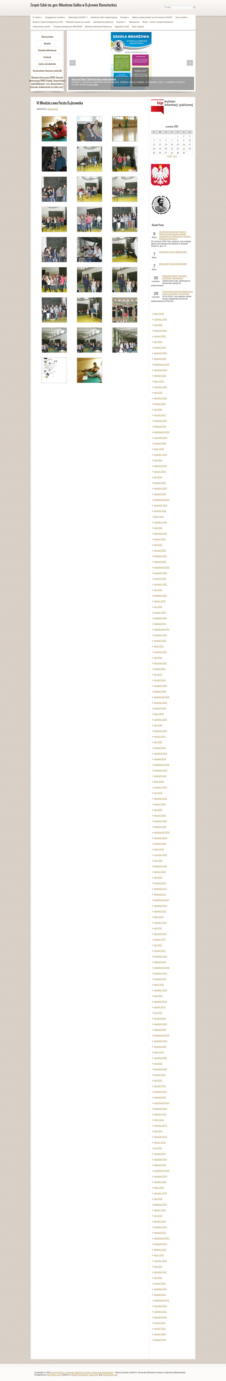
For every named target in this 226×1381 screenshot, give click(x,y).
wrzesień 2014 (160, 1109)
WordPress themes (79, 1375)
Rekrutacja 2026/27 (78, 17)
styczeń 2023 (160, 550)
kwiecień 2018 (160, 866)
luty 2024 (158, 477)
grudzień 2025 (160, 353)
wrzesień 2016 (160, 973)
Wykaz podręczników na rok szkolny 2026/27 (152, 17)
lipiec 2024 (159, 449)
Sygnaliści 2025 (122, 27)
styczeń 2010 (160, 1328)
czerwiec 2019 (160, 787)
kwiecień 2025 (160, 398)
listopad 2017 (160, 894)
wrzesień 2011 (160, 1306)
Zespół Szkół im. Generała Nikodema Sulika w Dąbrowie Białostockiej (82, 1372)
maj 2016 (158, 996)
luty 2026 (158, 342)
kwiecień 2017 (160, 934)
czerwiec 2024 (160, 455)
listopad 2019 (160, 759)
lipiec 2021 (159, 646)
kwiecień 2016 (160, 1001)
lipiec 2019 (159, 782)
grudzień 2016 (160, 956)
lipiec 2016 (159, 985)
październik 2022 (161, 567)
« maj (169, 156)
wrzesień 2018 (160, 838)
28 (172, 153)
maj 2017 (158, 928)
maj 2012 (158, 1266)
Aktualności (134, 22)
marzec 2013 (160, 1210)
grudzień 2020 (160, 686)
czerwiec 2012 (160, 1261)
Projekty (124, 17)
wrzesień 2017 (160, 906)
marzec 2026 (160, 336)
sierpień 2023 (160, 511)
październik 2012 (161, 1238)
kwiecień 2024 (160, 466)
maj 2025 (158, 393)
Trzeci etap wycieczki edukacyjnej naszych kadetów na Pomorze (177, 292)
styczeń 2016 (160, 1018)
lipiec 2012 (159, 1255)
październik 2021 (161, 629)
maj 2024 (158, 460)
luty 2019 (158, 810)
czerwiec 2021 (160, 652)
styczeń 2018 (160, 883)
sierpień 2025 (160, 376)
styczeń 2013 (160, 1221)
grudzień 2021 (160, 618)
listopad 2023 (160, 494)
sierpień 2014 (160, 1114)
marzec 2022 (160, 601)
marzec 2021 (160, 669)
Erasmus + (121, 22)
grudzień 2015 (160, 1024)
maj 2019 (158, 793)
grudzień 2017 (160, 889)
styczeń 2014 (160, 1154)
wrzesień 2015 (160, 1041)
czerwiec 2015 (160, 1058)
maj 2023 (158, 528)
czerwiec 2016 (160, 990)
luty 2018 (158, 877)
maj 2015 (158, 1063)
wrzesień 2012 (160, 1244)
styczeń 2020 (160, 748)
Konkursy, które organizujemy (104, 17)
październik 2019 (161, 765)
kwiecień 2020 (160, 731)
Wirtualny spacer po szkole (78, 22)
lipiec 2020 (159, 714)
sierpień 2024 (160, 443)
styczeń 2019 (160, 815)
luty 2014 (158, 1148)
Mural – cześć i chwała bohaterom (157, 22)
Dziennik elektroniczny (47, 50)
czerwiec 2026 (160, 319)
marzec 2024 (160, 471)
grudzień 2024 (160, 421)
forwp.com (93, 1375)
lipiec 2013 (159, 1187)
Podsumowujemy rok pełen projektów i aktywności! (174, 277)
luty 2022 (158, 607)
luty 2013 (158, 1216)
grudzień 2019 (160, 753)
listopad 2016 (160, 962)
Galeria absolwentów (47, 64)
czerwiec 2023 (160, 522)
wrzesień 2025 (160, 370)
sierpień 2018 (160, 844)
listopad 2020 (160, 691)
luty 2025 (158, 409)
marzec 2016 (160, 1007)
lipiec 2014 (159, 1120)
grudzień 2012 (160, 1227)
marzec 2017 (160, 939)
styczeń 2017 (160, 951)
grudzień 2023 (160, 488)
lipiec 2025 (159, 381)
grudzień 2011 (160, 1289)
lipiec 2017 (159, 917)
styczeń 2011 (160, 1323)
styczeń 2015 (160, 1086)
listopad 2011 (160, 1295)
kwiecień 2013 (160, 1204)
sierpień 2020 (160, 708)
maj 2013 (158, 1199)
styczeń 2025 (160, 415)
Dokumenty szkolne (41, 27)
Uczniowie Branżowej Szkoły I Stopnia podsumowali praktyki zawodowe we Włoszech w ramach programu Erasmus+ (175, 235)
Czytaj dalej (92, 84)
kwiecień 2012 (160, 1272)
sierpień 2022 (160, 579)
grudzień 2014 (160, 1092)
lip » (175, 156)
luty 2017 (158, 945)
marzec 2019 (160, 804)
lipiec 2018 (159, 849)
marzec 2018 (160, 872)
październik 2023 (161, 500)
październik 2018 (161, 832)
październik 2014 (161, 1103)
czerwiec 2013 (160, 1193)
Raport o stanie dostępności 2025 (48, 22)
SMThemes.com (53, 1375)
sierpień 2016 (160, 979)
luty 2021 (158, 674)
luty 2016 (158, 1013)
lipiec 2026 (159, 314)
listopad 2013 (160, 1165)
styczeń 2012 (160, 1283)
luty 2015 (158, 1080)
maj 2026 (158, 325)
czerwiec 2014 (160, 1125)
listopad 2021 (160, 624)
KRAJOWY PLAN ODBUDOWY (173, 252)
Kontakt (47, 43)
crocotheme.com (110, 1375)
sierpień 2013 (160, 1182)
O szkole (37, 17)
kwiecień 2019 (160, 798)
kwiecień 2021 (160, 663)
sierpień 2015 (160, 1047)
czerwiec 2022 (160, 584)
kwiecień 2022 (160, 595)
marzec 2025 (160, 404)
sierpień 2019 (160, 776)
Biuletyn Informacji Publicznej (98, 27)
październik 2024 (161, 432)
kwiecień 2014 (160, 1137)
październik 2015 (161, 1035)
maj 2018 (158, 860)
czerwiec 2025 (160, 387)
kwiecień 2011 (160, 1317)
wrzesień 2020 (160, 703)
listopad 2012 (160, 1233)
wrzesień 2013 (160, 1176)
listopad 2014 (160, 1097)
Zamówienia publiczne (103, 22)
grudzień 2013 (160, 1159)
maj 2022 (158, 590)
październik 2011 (161, 1300)
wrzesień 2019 (160, 770)
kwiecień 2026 (160, 330)
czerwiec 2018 (160, 855)
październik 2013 (161, 1171)
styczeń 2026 (160, 347)
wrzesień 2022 (160, 573)
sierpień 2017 (160, 911)
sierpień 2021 (160, 641)
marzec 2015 (160, 1075)
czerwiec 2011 (160, 1312)
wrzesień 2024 (160, 438)
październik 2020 (161, 697)
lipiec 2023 (159, 517)
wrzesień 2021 (160, 635)
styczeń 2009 (160, 1334)
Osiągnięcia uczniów (55, 17)
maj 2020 (158, 725)
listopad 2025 (160, 359)
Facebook (47, 57)
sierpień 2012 (160, 1250)
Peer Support (138, 27)
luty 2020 (158, 742)
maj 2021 (158, 658)
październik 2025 (161, 364)
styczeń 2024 (160, 483)
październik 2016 (161, 968)
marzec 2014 (160, 1142)
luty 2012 (158, 1278)
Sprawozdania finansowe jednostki (47, 70)
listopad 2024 (160, 426)
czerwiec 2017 (160, 922)
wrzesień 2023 (160, 505)
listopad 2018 (160, 827)
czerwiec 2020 (160, 720)
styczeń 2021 (160, 680)
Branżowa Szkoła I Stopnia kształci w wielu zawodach (94, 79)
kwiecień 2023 (160, 533)
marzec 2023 (160, 539)
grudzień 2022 (160, 556)
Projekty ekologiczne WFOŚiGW (67, 27)
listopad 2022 (160, 562)
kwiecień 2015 (160, 1069)
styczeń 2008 (160, 1340)
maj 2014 (158, 1131)
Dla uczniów (182, 17)
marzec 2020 (160, 736)
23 (184, 149)
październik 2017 (161, 900)
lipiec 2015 (159, 1052)
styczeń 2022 (160, 612)
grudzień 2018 (160, 821)
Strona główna (47, 36)
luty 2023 (158, 545)
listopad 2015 (160, 1030)
